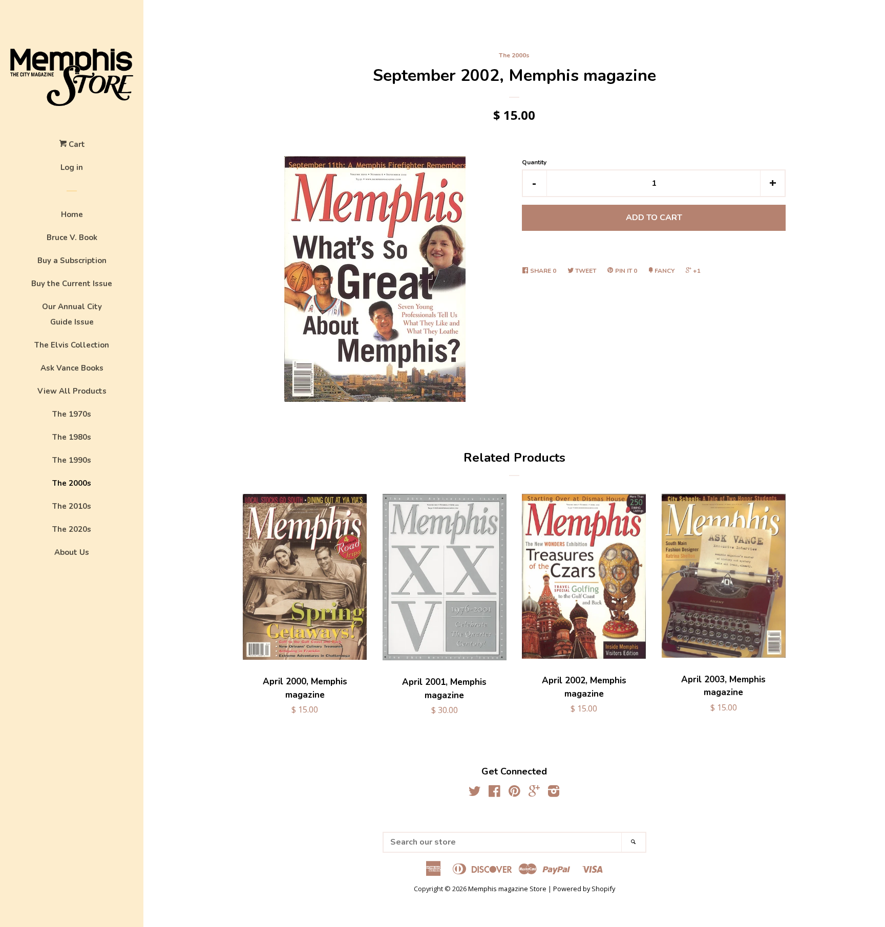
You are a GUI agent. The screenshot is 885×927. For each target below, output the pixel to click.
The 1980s (71, 437)
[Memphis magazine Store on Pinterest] (514, 793)
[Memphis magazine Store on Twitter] (475, 793)
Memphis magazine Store (507, 888)
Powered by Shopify (584, 888)
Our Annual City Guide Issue (72, 314)
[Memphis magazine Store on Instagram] (553, 793)
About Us (71, 552)
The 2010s (71, 506)
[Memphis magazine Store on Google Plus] (534, 793)
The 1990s (71, 460)
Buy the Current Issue (71, 283)
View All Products (72, 391)
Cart (76, 144)
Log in (71, 167)
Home (72, 214)
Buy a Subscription (72, 260)
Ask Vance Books (71, 368)
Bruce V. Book (72, 237)
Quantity (534, 162)
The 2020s (71, 529)
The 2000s (71, 483)
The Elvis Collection (71, 345)
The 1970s (71, 414)
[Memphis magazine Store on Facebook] (494, 793)
